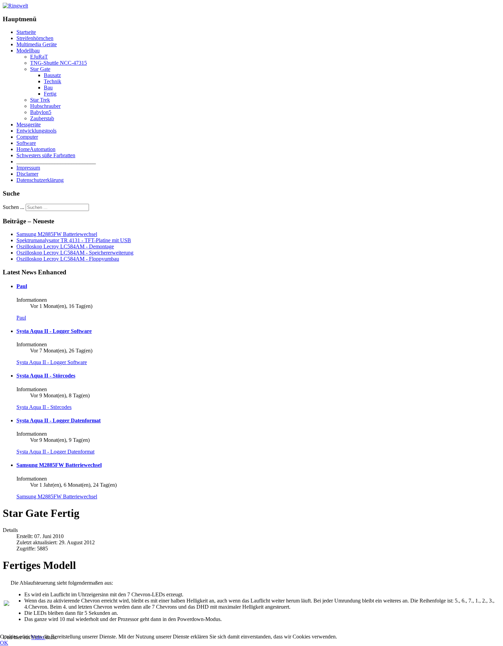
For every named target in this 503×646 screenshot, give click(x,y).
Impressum (28, 168)
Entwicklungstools (36, 131)
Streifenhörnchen (34, 38)
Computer (27, 137)
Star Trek (40, 100)
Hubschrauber (45, 106)
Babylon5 (40, 112)
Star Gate (40, 69)
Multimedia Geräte (36, 44)
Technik (52, 81)
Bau (48, 87)
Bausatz (52, 75)
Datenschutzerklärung (40, 180)
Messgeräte (28, 124)
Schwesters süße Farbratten (45, 155)
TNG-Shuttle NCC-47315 (58, 63)
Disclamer (27, 174)
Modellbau (28, 50)
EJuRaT (39, 57)
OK (4, 643)
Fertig (50, 94)
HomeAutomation (35, 149)
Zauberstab (42, 118)
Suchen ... (13, 207)
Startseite (26, 32)
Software (26, 143)
